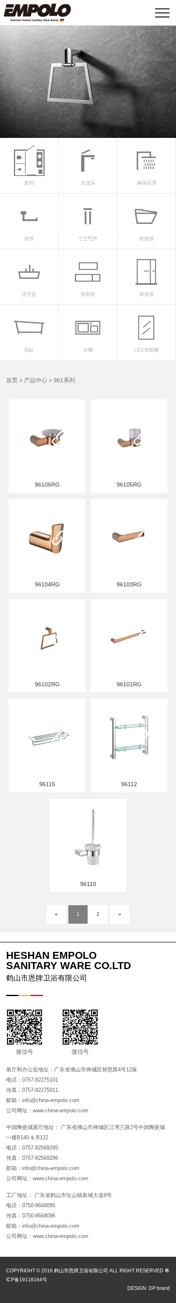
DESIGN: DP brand (148, 1288)
